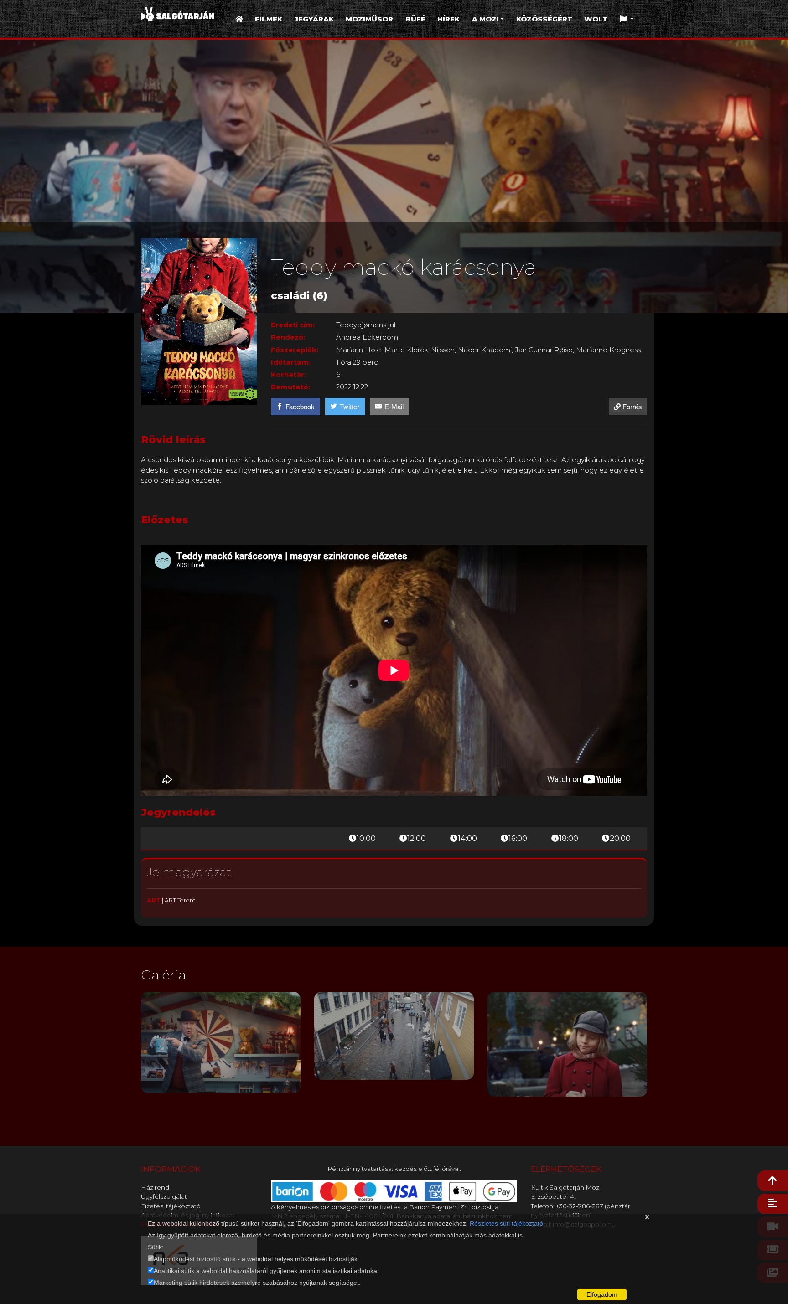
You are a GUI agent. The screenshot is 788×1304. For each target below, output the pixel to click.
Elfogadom (601, 1294)
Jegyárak (314, 19)
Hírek (448, 19)
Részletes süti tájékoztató (506, 1223)
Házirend (155, 1187)
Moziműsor (369, 19)
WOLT (595, 19)
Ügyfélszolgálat (164, 1196)
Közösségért (544, 19)
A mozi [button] (485, 19)
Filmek (268, 19)
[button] (627, 19)
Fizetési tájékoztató (171, 1206)
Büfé (415, 19)
